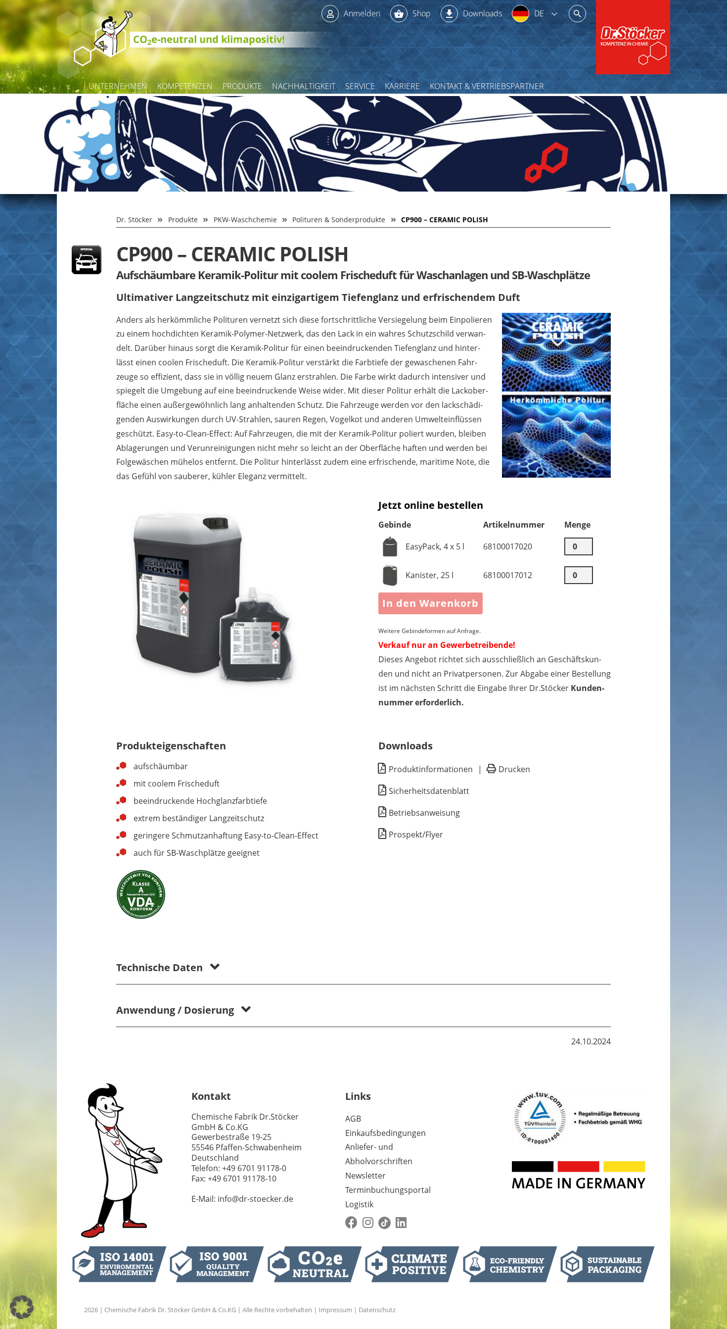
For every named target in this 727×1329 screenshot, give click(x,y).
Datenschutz (377, 1309)
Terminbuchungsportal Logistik (388, 1197)
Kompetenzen (185, 86)
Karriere (402, 86)
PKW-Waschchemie (245, 219)
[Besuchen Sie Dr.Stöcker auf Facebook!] (351, 1223)
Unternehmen (118, 86)
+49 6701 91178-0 (254, 1168)
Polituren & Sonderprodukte (338, 219)
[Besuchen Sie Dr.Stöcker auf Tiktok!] (384, 1223)
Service (360, 86)
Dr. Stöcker (134, 219)
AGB (353, 1118)
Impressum (335, 1309)
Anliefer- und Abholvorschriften (378, 1154)
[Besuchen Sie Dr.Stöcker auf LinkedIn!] (401, 1223)
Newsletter (365, 1175)
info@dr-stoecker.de (255, 1198)
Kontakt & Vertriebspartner (487, 86)
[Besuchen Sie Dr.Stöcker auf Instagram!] (368, 1223)
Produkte (242, 86)
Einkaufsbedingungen (385, 1133)
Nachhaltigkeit (303, 86)
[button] (22, 1307)
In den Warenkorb (430, 603)
